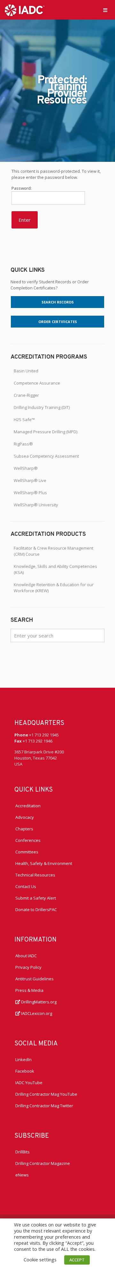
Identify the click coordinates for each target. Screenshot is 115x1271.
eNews (22, 1175)
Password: (22, 188)
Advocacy (24, 817)
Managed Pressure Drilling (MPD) (45, 432)
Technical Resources (35, 875)
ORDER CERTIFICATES (57, 321)
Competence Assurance (37, 383)
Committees (26, 852)
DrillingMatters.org (38, 1002)
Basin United (26, 371)
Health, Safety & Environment (43, 863)
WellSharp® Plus (30, 492)
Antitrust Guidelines (34, 979)
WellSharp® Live (30, 480)
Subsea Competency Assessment (46, 456)
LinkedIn (23, 1059)
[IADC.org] (24, 10)
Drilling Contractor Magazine (42, 1163)
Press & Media (29, 990)
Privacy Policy (28, 967)
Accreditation (28, 806)
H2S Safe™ (24, 419)
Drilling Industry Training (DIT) (42, 407)
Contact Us (25, 886)
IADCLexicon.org (36, 1013)
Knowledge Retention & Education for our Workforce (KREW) (54, 588)
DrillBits (22, 1152)
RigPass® (23, 444)
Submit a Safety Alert (35, 898)
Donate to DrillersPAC (36, 909)
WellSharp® (26, 468)
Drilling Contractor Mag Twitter (44, 1106)
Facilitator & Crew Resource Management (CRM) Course (53, 551)
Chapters (24, 829)
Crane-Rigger (26, 395)
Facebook (24, 1071)
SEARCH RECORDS (58, 302)
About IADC (26, 956)
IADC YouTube (28, 1082)
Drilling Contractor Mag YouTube (46, 1094)
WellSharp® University (36, 505)
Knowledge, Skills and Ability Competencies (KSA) (55, 569)
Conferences (28, 840)
